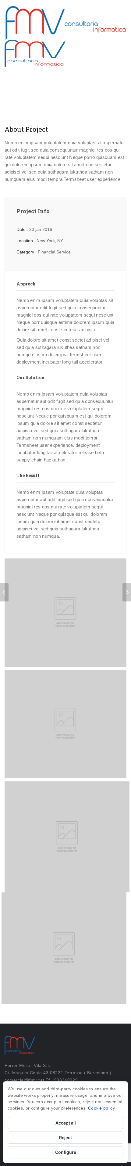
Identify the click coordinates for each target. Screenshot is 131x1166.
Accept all (65, 1122)
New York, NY (50, 240)
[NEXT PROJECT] (126, 592)
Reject (65, 1137)
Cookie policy (101, 1108)
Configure (65, 1152)
